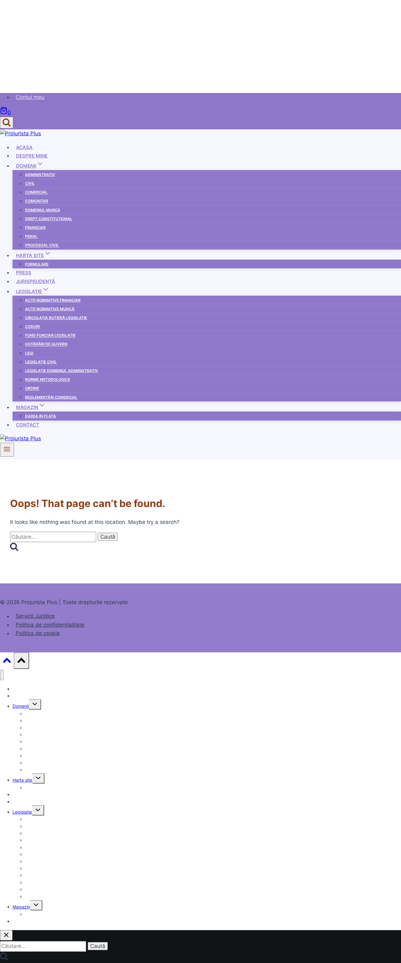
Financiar (35, 227)
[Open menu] (7, 450)
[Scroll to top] (7, 661)
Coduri (32, 326)
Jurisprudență (35, 281)
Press (23, 273)
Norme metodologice (47, 379)
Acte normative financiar (53, 300)
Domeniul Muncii (42, 210)
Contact (27, 425)
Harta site (22, 780)
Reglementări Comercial (51, 397)
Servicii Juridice (35, 616)
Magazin (21, 906)
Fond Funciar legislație (50, 335)
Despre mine (32, 156)
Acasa (24, 147)
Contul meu (30, 97)
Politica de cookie (38, 633)
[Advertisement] (188, 44)
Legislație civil (41, 362)
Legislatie (22, 812)
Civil (30, 183)
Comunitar (36, 201)
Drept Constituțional (48, 218)
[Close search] (6, 935)
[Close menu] (1, 675)
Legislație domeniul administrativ (61, 370)
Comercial (36, 192)
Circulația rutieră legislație (56, 317)
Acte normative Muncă (50, 309)
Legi (29, 353)
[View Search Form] (6, 122)
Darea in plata (40, 416)
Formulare (37, 264)
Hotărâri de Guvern (46, 344)
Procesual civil (42, 245)
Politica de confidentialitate (50, 625)
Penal (31, 236)
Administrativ (40, 174)
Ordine (32, 388)
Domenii (21, 706)
